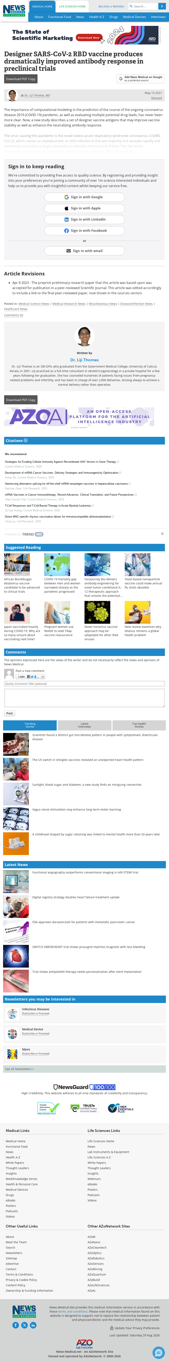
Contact (11, 1269)
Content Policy (15, 1285)
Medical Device (32, 1029)
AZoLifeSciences (99, 1285)
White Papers (15, 1163)
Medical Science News (34, 304)
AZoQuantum (97, 1274)
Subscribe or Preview (35, 1013)
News (9, 1152)
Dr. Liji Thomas (84, 359)
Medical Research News (69, 304)
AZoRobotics (96, 1258)
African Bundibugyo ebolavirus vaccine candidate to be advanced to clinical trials (22, 585)
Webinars (94, 1179)
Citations (15, 440)
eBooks (10, 1200)
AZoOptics (95, 1253)
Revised (156, 98)
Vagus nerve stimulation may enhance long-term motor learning (76, 809)
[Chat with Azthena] (159, 1353)
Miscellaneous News (103, 304)
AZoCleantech (97, 1247)
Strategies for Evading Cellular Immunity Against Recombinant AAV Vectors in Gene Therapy (60, 461)
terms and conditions (73, 1311)
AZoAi (91, 1291)
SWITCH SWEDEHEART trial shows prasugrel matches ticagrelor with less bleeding (88, 947)
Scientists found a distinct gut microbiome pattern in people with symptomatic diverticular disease (95, 737)
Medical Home (42, 6)
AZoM (91, 1237)
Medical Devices (17, 1190)
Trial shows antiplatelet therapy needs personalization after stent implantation (87, 972)
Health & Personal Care (22, 1184)
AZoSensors (96, 1264)
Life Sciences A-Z (99, 1157)
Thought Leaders (17, 1168)
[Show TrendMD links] (162, 533)
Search (10, 1247)
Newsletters (14, 1253)
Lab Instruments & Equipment (108, 1152)
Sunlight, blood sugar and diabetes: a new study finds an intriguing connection (87, 785)
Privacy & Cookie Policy (21, 1280)
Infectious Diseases (35, 1009)
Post (9, 713)
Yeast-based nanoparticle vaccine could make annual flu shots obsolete (143, 583)
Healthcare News (16, 309)
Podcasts (12, 1211)
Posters (11, 1206)
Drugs (10, 1195)
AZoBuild (94, 1280)
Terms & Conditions (19, 1274)
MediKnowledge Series (21, 1179)
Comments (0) (13, 315)
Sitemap (11, 1258)
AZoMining (95, 1269)
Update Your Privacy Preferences (137, 1328)
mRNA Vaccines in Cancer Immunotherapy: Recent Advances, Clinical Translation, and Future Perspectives (69, 494)
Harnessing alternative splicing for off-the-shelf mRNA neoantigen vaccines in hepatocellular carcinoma (66, 483)
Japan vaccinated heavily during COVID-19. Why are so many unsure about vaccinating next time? (22, 633)
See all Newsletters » (19, 1069)
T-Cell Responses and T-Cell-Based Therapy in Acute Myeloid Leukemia (48, 505)
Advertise (12, 1264)
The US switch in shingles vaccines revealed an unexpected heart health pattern (87, 760)
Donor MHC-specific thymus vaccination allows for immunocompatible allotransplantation (58, 516)
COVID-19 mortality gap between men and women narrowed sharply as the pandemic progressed (62, 585)
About (10, 1237)
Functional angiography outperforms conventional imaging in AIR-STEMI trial (85, 872)
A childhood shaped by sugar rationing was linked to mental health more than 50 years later (96, 834)
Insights (11, 1173)
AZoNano (94, 1242)
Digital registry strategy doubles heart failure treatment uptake (76, 897)
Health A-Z (13, 1157)
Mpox (26, 1049)
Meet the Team (16, 1242)
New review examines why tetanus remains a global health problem (143, 631)
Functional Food (17, 1146)
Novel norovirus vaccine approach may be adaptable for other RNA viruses (101, 633)
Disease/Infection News (136, 304)
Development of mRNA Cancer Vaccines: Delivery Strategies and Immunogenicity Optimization (61, 472)
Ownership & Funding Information (29, 1291)
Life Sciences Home (72, 6)
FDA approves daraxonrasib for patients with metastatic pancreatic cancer (83, 922)
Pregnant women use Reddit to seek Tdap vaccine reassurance (59, 631)
